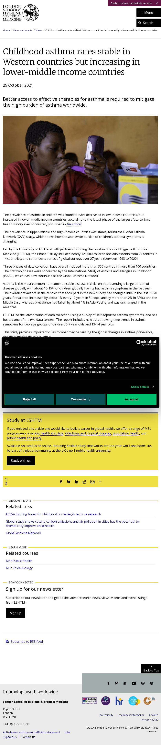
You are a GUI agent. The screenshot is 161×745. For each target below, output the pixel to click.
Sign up (15, 613)
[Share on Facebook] (61, 481)
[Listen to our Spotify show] (151, 683)
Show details (140, 386)
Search (148, 23)
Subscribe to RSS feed (27, 641)
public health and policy (24, 438)
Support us (10, 737)
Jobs (67, 732)
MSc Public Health (19, 561)
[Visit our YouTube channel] (134, 683)
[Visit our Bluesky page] (116, 683)
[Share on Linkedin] (76, 481)
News (39, 30)
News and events (22, 30)
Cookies (153, 715)
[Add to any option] (100, 481)
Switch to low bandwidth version (131, 3)
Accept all (131, 399)
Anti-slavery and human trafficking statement (31, 732)
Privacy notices (150, 719)
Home (6, 30)
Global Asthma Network (23, 533)
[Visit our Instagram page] (143, 683)
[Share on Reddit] (84, 481)
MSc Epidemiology (19, 568)
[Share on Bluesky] (69, 481)
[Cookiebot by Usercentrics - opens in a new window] (139, 343)
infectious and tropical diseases (88, 433)
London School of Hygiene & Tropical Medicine (22, 12)
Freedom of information (131, 715)
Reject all (29, 399)
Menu (148, 12)
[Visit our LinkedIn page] (124, 683)
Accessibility (106, 715)
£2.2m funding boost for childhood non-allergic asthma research (53, 514)
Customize (78, 399)
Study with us (21, 460)
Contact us (28, 737)
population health (126, 433)
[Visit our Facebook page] (108, 683)
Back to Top (151, 670)
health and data (51, 433)
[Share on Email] (92, 481)
